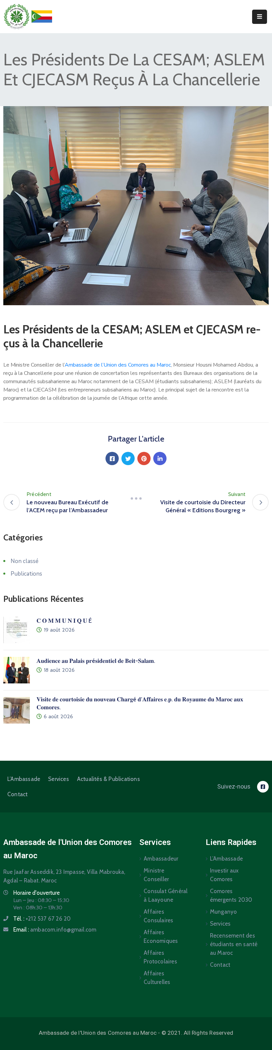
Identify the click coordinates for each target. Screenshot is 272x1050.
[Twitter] (128, 458)
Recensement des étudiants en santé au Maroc (234, 944)
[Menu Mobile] (259, 17)
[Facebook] (112, 458)
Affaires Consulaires (158, 916)
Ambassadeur (161, 858)
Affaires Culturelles (157, 977)
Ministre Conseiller (156, 874)
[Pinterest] (144, 458)
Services (58, 779)
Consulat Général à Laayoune (165, 895)
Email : (54, 929)
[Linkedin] (160, 458)
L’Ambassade (23, 779)
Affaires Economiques (161, 936)
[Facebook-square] (263, 787)
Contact (17, 794)
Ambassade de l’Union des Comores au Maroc (118, 365)
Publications (26, 574)
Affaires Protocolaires (160, 957)
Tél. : (42, 918)
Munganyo (223, 911)
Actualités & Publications (108, 779)
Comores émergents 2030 (231, 895)
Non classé (24, 561)
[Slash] (136, 498)
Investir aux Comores (224, 874)
